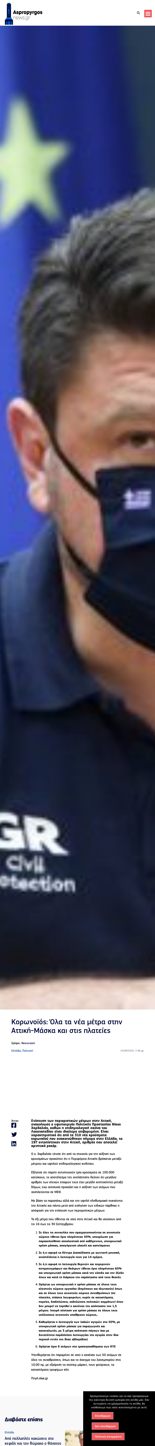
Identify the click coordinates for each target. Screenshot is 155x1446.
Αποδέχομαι (102, 1415)
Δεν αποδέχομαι (105, 1426)
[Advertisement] (77, 1086)
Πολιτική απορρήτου (108, 1436)
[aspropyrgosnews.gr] (24, 23)
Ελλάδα (16, 1050)
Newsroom (28, 1043)
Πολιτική (27, 1050)
